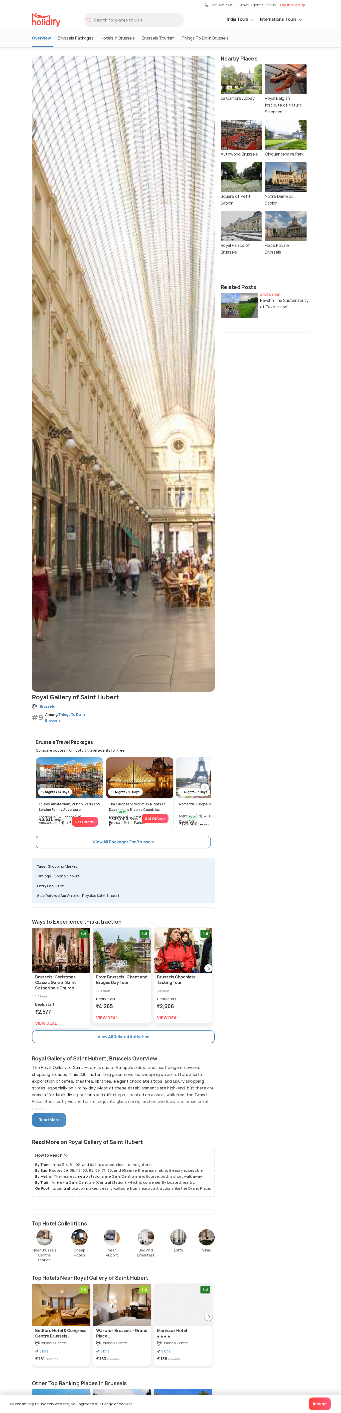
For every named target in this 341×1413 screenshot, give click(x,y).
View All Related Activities (123, 1036)
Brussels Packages (76, 38)
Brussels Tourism (158, 38)
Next (205, 788)
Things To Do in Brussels (205, 38)
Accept (320, 1403)
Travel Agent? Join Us (257, 5)
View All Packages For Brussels (123, 842)
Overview (41, 38)
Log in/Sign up (292, 5)
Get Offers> (85, 821)
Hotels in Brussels (118, 38)
